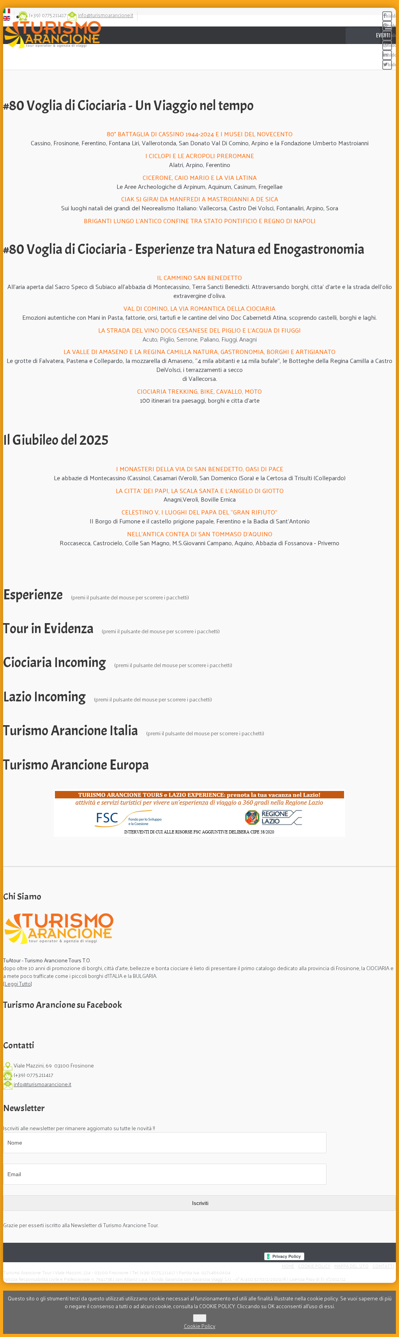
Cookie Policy (314, 1265)
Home (288, 1265)
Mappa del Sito (351, 1265)
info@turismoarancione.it (105, 15)
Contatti (383, 1265)
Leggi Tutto (18, 983)
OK (199, 1318)
